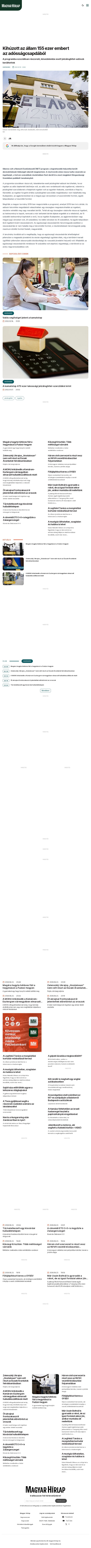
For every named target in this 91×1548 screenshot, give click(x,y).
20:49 (6, 667)
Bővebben (45, 690)
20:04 (6, 685)
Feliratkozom (61, 1501)
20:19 (6, 681)
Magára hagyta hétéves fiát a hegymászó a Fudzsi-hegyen (47, 544)
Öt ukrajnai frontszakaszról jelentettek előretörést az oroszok (33, 680)
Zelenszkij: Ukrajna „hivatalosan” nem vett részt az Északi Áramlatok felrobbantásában (51, 560)
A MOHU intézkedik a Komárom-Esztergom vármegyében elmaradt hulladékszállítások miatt (50, 574)
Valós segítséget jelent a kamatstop (22, 317)
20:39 (6, 671)
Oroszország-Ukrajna (16, 568)
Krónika (10, 553)
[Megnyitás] (87, 5)
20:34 (6, 676)
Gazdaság (8, 313)
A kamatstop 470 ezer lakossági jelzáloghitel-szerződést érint (37, 386)
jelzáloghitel (9, 398)
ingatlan (19, 398)
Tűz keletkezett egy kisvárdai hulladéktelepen (27, 685)
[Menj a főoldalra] (11, 5)
